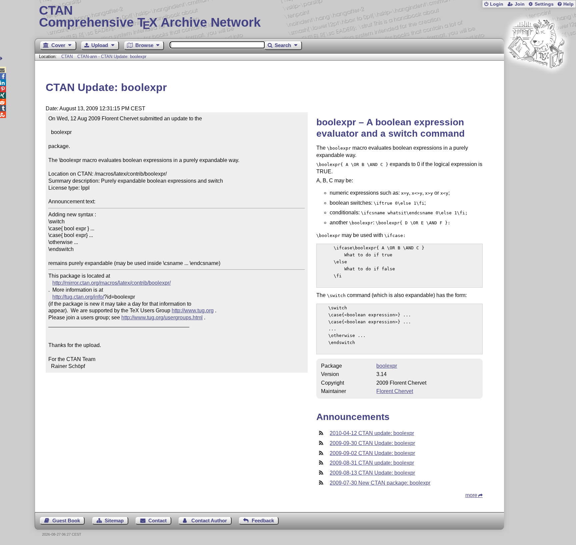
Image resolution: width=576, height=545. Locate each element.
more (471, 495)
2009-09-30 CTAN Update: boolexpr (372, 443)
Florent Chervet (394, 391)
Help (568, 4)
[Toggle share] (2, 58)
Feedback (263, 520)
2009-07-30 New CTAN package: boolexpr (380, 483)
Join (520, 4)
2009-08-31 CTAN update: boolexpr (372, 463)
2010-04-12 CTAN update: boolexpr (372, 433)
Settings (544, 4)
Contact (157, 520)
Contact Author (209, 520)
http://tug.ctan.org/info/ (78, 297)
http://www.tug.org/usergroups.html (162, 317)
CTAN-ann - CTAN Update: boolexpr (111, 56)
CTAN (67, 56)
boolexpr (386, 366)
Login (496, 4)
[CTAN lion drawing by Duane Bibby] (536, 81)
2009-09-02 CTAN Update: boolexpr (372, 453)
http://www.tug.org (193, 310)
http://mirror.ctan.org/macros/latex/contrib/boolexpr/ (111, 283)
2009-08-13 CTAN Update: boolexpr (372, 473)
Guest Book (66, 520)
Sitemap (114, 520)
